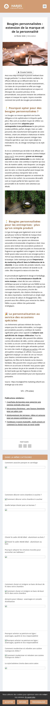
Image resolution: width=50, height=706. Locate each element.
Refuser (22, 702)
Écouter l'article (26, 72)
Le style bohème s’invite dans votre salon (21, 663)
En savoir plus (30, 697)
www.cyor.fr (9, 156)
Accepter (9, 702)
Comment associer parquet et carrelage (21, 463)
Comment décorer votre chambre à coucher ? (23, 495)
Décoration (31, 36)
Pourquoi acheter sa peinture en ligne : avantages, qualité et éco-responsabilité (21, 634)
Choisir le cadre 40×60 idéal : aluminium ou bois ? (25, 537)
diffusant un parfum (30, 349)
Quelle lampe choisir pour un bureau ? (20, 505)
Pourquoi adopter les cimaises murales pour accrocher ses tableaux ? (23, 551)
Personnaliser (38, 702)
